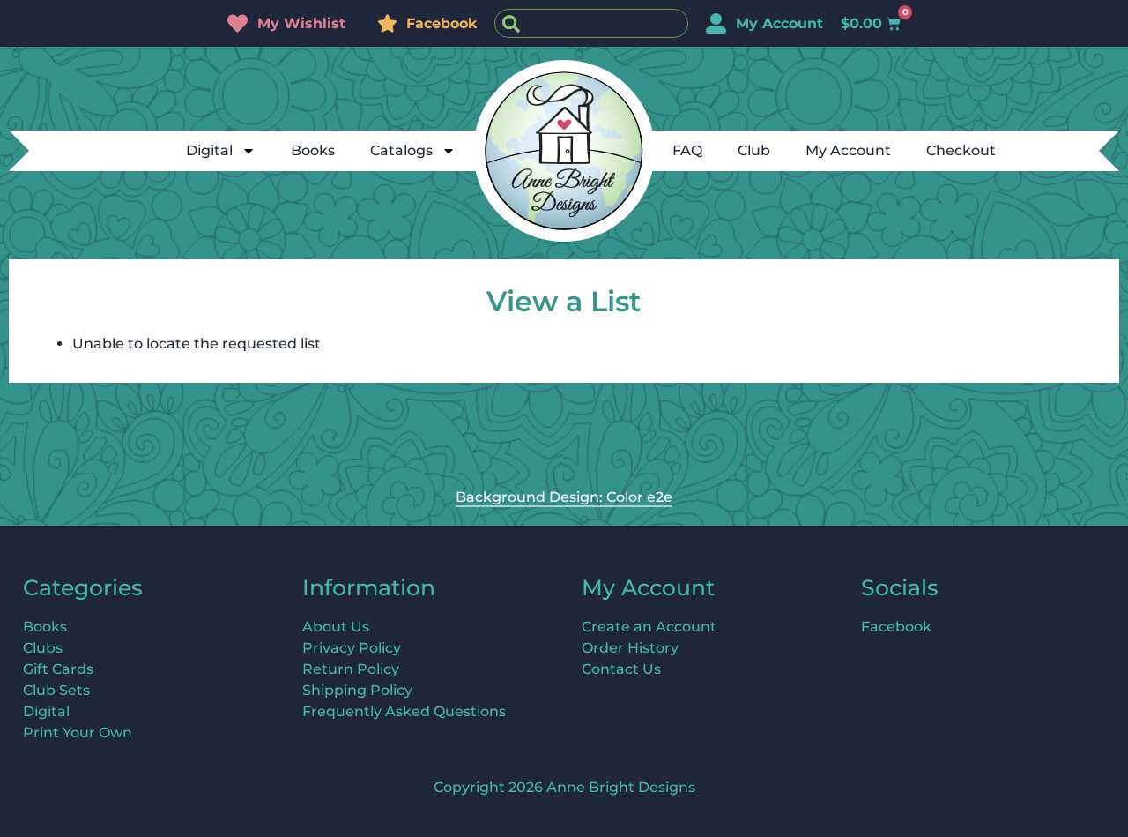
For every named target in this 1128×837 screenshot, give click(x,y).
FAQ (687, 150)
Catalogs (401, 150)
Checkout (961, 150)
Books (313, 150)
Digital (209, 150)
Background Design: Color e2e (564, 497)
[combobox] (591, 23)
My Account (848, 150)
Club (754, 150)
